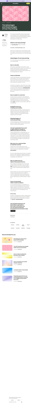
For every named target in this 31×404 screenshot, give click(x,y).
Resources (3, 22)
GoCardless (6, 34)
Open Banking (23, 225)
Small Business (9, 22)
